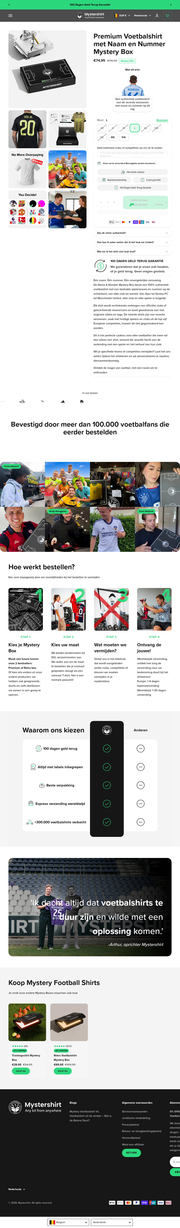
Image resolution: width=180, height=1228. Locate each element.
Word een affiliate (133, 1144)
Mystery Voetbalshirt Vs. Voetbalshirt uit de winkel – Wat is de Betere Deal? (90, 1115)
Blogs (73, 1103)
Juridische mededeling (136, 1118)
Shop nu (21, 1071)
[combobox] (68, 1222)
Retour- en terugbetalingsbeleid (141, 1131)
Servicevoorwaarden (134, 1111)
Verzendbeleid (131, 1138)
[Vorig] (9, 4)
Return (131, 1153)
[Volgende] (171, 4)
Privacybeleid (130, 1124)
